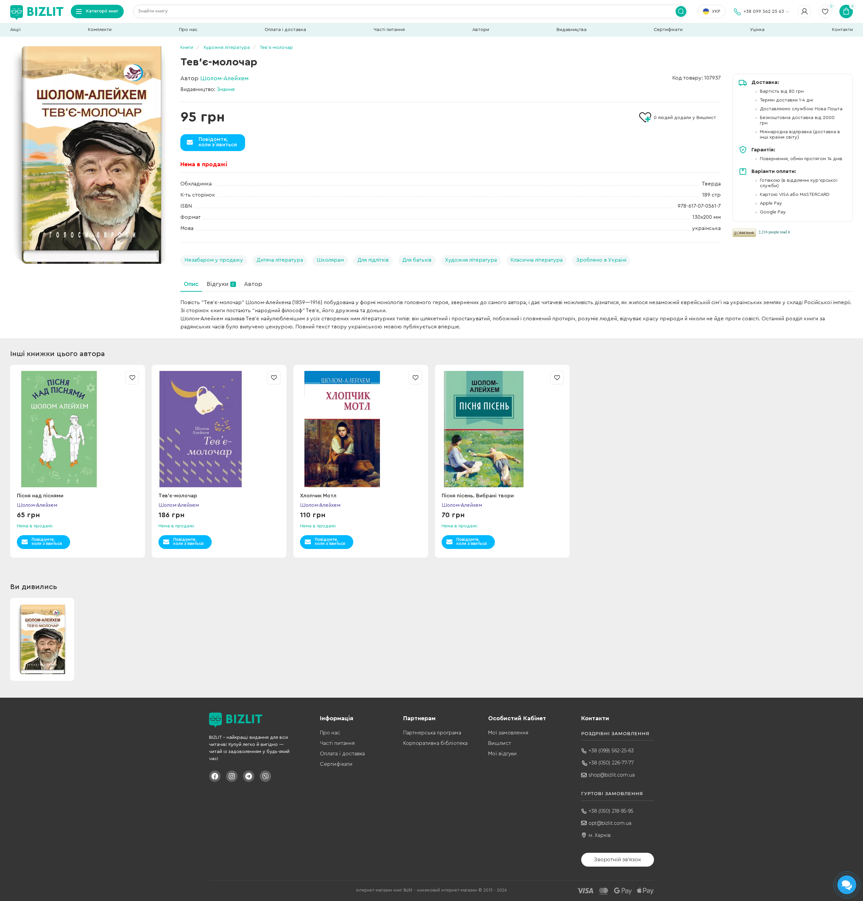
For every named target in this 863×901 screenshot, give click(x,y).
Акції (15, 29)
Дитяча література (280, 260)
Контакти (842, 29)
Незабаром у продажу (213, 260)
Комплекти (100, 29)
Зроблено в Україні (601, 260)
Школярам (330, 260)
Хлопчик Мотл (318, 495)
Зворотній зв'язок (617, 859)
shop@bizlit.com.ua (612, 775)
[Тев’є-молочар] (89, 155)
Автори (480, 29)
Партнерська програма (432, 732)
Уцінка (757, 29)
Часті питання (389, 29)
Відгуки (220, 284)
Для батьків (417, 260)
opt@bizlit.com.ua (610, 823)
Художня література (471, 260)
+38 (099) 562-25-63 (611, 751)
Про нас (188, 29)
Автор (253, 284)
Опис (191, 284)
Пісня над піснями (40, 495)
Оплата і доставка (285, 29)
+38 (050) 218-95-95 (611, 811)
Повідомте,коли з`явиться (218, 142)
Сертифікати (668, 29)
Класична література (536, 260)
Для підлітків (373, 260)
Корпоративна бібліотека (435, 743)
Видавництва (572, 29)
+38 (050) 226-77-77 (611, 763)
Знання (226, 89)
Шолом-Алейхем (224, 78)
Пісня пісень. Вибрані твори (478, 495)
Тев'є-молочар (177, 495)
